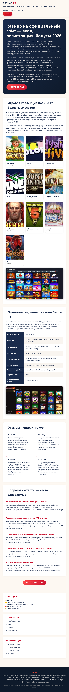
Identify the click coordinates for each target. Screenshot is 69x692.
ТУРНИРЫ (39, 6)
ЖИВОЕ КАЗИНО (8, 6)
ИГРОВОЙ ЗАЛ (20, 6)
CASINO (9, 3)
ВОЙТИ (7, 14)
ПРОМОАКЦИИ (8, 10)
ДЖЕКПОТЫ (30, 6)
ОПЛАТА (17, 10)
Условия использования (38, 680)
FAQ (22, 10)
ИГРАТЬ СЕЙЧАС (17, 87)
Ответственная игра (56, 680)
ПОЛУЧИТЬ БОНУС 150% (34, 583)
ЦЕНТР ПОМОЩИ (49, 6)
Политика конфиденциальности (17, 680)
